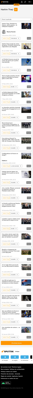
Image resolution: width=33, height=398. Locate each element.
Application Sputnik (17, 376)
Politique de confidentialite (17, 369)
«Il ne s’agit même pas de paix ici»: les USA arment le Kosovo (10, 265)
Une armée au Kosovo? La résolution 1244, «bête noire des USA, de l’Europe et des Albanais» (11, 140)
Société (12, 86)
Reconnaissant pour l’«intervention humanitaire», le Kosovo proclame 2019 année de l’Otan (10, 125)
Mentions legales (16, 367)
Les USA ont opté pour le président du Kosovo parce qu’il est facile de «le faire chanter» (10, 281)
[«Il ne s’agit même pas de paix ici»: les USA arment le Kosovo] (26, 267)
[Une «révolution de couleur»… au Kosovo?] (26, 330)
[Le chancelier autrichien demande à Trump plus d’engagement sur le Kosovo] (26, 110)
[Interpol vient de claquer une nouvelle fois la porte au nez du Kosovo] (26, 174)
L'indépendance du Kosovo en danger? (10, 154)
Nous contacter (5, 369)
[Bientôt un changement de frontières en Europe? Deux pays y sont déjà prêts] (26, 252)
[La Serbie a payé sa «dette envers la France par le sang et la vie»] (26, 221)
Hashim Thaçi (7, 9)
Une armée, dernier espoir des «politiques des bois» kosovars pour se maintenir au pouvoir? (10, 235)
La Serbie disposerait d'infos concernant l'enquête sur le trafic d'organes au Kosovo (11, 94)
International (14, 38)
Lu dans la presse (15, 166)
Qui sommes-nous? (6, 367)
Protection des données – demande (10, 374)
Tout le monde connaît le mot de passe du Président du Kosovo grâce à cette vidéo (10, 77)
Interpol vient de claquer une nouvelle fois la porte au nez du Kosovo (10, 173)
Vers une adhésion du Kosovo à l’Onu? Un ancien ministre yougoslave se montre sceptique (11, 312)
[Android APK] (6, 383)
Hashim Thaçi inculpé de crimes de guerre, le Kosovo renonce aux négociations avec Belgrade (11, 45)
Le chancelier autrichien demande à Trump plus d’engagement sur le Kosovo (11, 109)
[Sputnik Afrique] (5, 2)
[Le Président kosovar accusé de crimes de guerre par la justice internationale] (26, 62)
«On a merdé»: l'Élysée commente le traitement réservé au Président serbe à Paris (11, 189)
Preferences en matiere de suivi (9, 378)
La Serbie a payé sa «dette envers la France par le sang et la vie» (11, 219)
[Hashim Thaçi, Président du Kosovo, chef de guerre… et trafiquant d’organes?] (26, 26)
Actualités (13, 102)
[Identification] (21, 2)
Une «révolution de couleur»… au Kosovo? (11, 328)
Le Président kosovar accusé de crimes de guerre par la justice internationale (10, 60)
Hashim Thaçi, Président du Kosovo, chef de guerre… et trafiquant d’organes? (9, 25)
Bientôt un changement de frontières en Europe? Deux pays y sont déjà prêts (11, 251)
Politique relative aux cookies (9, 371)
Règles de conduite (6, 376)
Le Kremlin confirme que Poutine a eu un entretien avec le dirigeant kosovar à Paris (11, 205)
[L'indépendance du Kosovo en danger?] (26, 156)
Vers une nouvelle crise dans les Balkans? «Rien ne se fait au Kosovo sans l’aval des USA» (10, 297)
